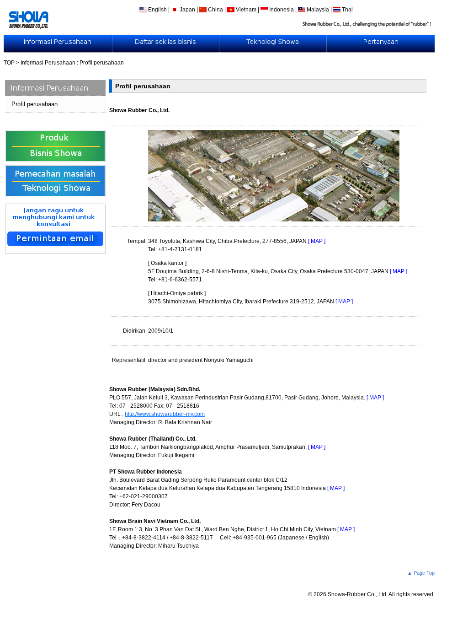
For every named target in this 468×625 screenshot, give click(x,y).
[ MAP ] (316, 241)
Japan (187, 9)
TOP (9, 62)
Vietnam (246, 9)
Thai (346, 9)
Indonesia (281, 9)
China (215, 9)
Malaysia (317, 9)
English (157, 9)
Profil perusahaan (34, 104)
